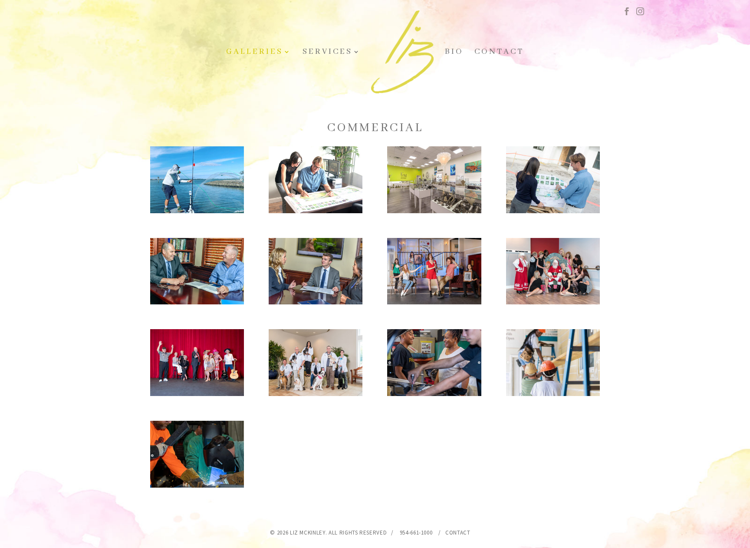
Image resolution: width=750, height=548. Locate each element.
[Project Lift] (434, 393)
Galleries (254, 53)
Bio (454, 53)
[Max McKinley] (197, 210)
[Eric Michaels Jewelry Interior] (434, 210)
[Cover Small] (553, 302)
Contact (499, 53)
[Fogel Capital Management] (197, 302)
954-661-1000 (416, 532)
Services (327, 53)
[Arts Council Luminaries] (434, 302)
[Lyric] (197, 393)
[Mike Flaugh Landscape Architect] (315, 210)
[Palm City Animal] (315, 393)
